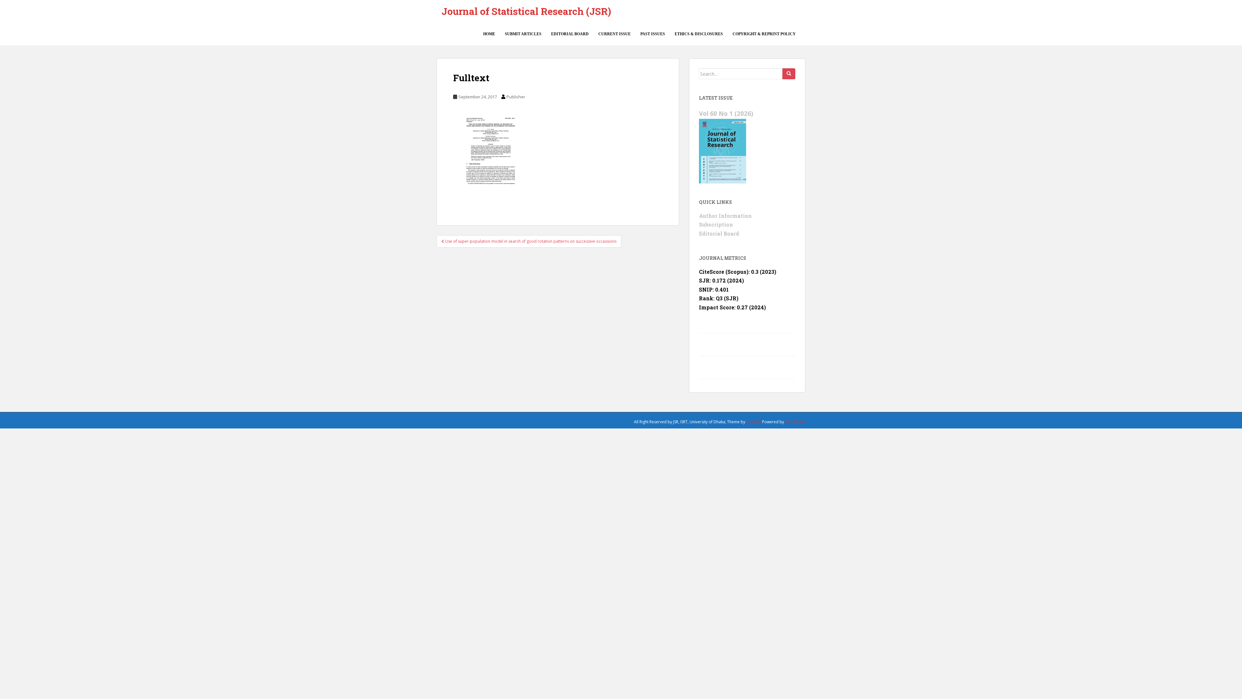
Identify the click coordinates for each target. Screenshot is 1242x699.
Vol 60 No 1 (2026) (726, 113)
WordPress (795, 422)
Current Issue (614, 34)
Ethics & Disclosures (699, 34)
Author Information (725, 215)
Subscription (716, 224)
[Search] (788, 73)
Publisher (516, 97)
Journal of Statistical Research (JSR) (526, 11)
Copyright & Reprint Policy (764, 34)
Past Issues (652, 34)
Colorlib (753, 422)
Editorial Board (570, 34)
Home (489, 34)
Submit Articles (523, 34)
